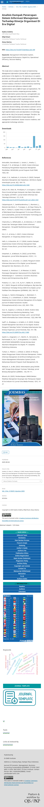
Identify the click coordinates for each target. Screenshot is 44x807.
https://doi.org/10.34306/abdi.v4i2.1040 (15, 185)
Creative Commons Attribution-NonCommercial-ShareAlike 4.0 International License (20, 783)
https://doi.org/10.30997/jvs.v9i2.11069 (15, 332)
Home (4, 7)
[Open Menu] (2, 2)
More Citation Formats (10, 481)
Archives (11, 7)
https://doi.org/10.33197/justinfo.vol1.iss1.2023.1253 (20, 200)
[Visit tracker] (4, 721)
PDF (6, 452)
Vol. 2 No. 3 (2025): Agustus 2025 (26, 7)
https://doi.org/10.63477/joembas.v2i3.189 (20, 50)
